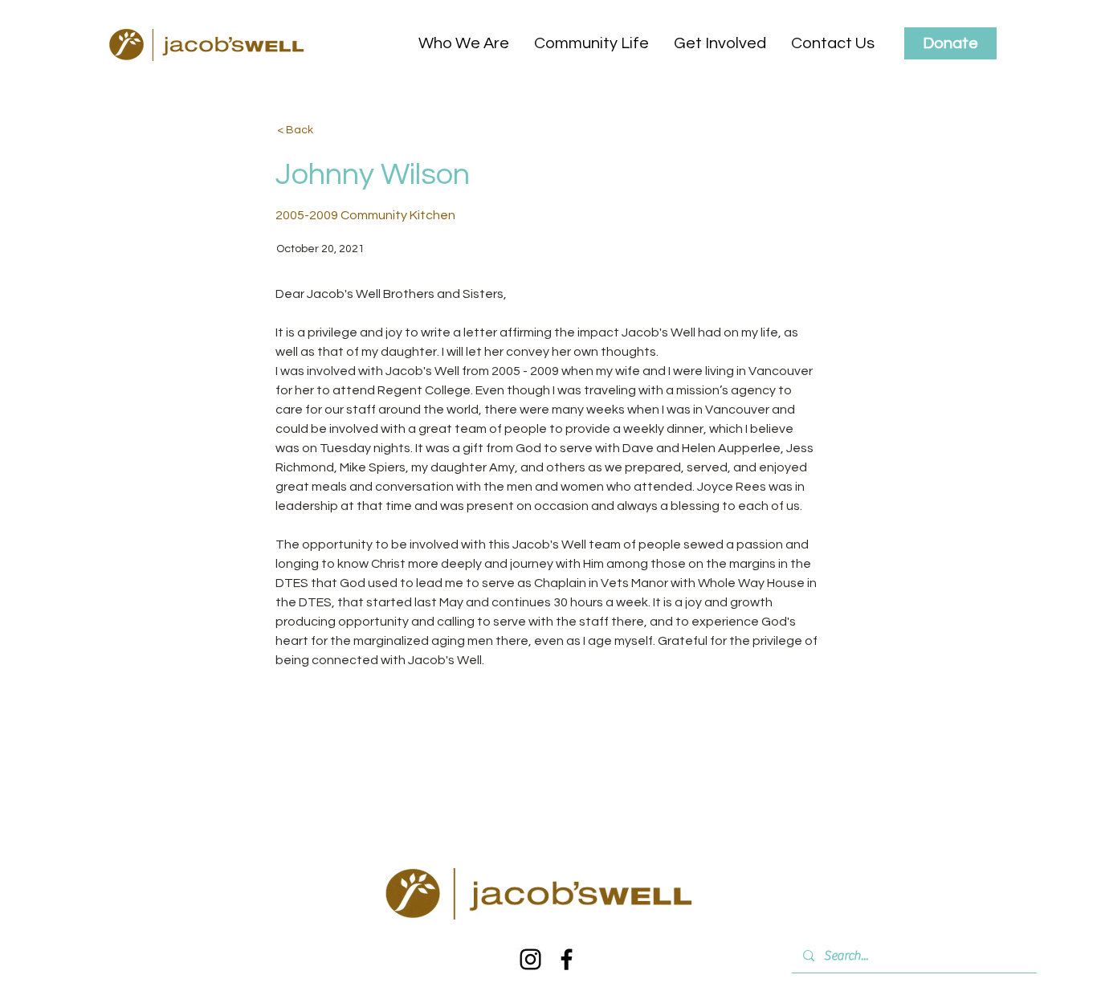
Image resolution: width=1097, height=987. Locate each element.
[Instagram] (530, 959)
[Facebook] (567, 959)
